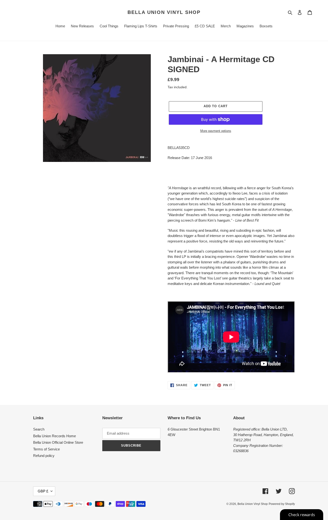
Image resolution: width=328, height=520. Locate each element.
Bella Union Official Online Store (58, 442)
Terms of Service (46, 449)
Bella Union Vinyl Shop (164, 12)
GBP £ (43, 491)
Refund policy (44, 456)
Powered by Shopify (282, 504)
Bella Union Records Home (54, 436)
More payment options (215, 131)
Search (38, 429)
